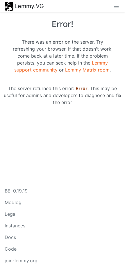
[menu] (116, 6)
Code (11, 249)
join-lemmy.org (21, 260)
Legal (11, 214)
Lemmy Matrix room (87, 70)
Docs (10, 237)
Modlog (13, 202)
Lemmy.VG (29, 6)
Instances (15, 226)
